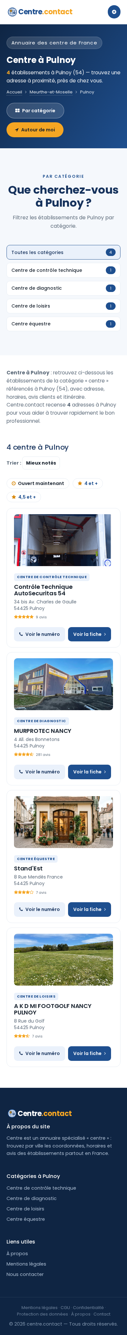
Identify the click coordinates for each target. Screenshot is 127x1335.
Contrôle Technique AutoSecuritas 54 (43, 590)
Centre (45, 12)
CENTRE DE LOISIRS (36, 996)
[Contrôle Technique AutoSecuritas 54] (63, 540)
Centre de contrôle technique (41, 1188)
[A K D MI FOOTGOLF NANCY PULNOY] (63, 960)
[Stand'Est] (63, 822)
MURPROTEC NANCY (42, 731)
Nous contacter (25, 1274)
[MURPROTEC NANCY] (63, 684)
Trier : (14, 463)
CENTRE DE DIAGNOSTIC (41, 720)
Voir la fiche (87, 634)
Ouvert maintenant (41, 483)
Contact (101, 1314)
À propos (17, 1253)
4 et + (91, 483)
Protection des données (42, 1314)
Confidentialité (88, 1308)
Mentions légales (26, 1264)
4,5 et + (27, 497)
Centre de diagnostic (32, 1198)
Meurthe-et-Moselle (51, 92)
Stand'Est (28, 868)
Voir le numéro (42, 634)
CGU (65, 1308)
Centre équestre (26, 1219)
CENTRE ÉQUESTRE (36, 858)
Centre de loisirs (25, 1209)
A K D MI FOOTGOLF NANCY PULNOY (53, 1009)
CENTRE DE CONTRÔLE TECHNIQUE (52, 576)
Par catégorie (38, 110)
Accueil (14, 92)
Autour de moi (38, 130)
